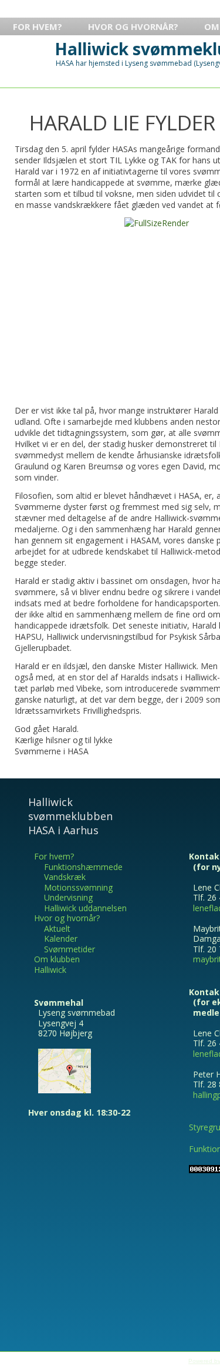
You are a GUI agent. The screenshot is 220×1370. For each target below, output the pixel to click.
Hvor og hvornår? (133, 26)
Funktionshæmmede (83, 866)
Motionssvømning (78, 887)
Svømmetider (69, 949)
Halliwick (50, 969)
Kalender (60, 938)
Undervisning (68, 897)
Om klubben (57, 959)
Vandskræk (65, 876)
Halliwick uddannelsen (85, 908)
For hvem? (37, 26)
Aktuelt (57, 928)
